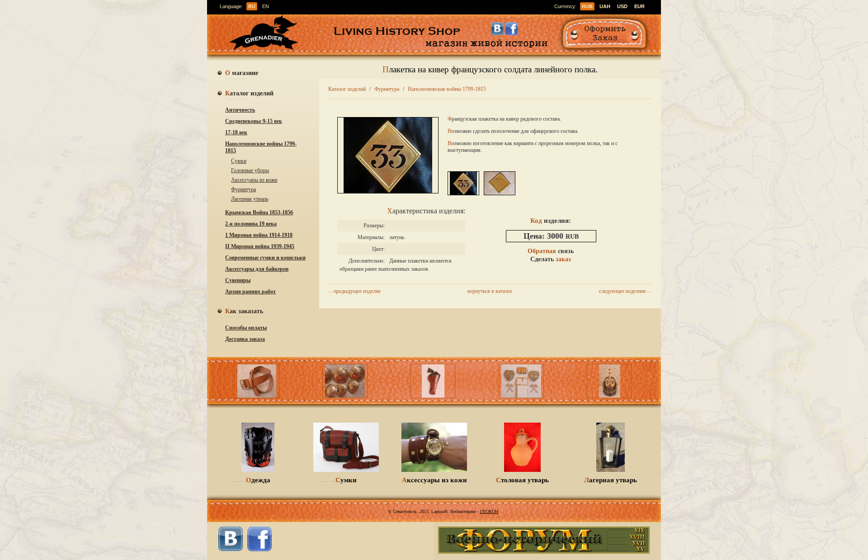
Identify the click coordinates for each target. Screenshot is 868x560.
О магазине (241, 73)
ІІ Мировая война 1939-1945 (259, 246)
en (265, 6)
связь (551, 251)
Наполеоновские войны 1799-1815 (261, 147)
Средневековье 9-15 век (253, 121)
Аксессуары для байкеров (256, 269)
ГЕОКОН (489, 511)
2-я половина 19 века (251, 224)
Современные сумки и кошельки (265, 257)
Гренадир (266, 33)
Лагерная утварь (249, 199)
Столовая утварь (522, 480)
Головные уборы (250, 170)
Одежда (258, 480)
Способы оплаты (246, 328)
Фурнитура (243, 189)
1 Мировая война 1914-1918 (258, 235)
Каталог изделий (347, 89)
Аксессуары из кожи (254, 180)
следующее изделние (625, 291)
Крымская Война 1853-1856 (259, 212)
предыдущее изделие (354, 291)
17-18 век (236, 132)
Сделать (550, 259)
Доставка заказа (245, 339)
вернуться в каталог (490, 291)
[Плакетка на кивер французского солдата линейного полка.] (388, 191)
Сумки (238, 161)
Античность (240, 110)
